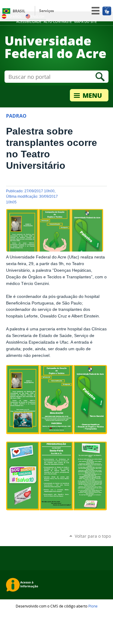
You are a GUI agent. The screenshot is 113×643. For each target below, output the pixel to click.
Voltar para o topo (93, 536)
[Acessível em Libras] (106, 11)
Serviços (46, 10)
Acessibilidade (28, 22)
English (37, 16)
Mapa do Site (85, 22)
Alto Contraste (58, 22)
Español (14, 16)
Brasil (19, 11)
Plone (93, 606)
